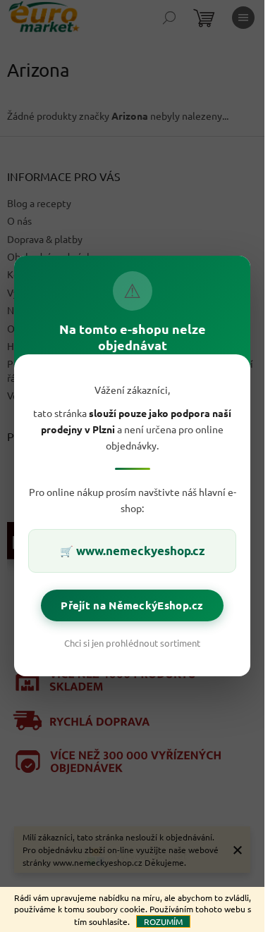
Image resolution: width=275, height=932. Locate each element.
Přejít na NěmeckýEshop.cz (132, 605)
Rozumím (163, 921)
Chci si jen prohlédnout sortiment (132, 643)
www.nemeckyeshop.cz (140, 550)
